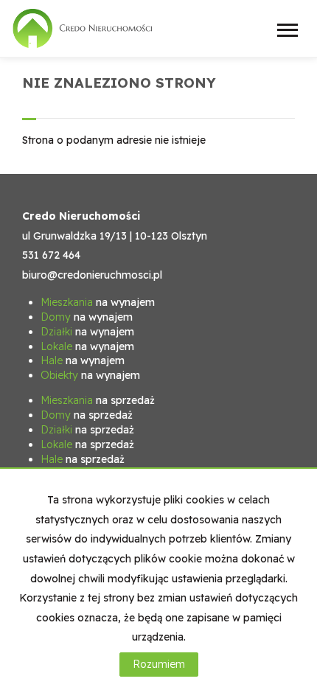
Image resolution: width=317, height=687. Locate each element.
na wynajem (98, 302)
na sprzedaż (98, 400)
